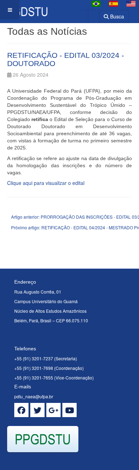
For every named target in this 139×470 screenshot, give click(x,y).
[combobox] (89, 14)
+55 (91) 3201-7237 (33, 358)
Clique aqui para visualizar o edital (45, 182)
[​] (21, 410)
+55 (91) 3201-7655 (33, 378)
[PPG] (23, 10)
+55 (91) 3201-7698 (33, 368)
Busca (116, 16)
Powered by (39, 461)
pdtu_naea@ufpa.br (33, 396)
